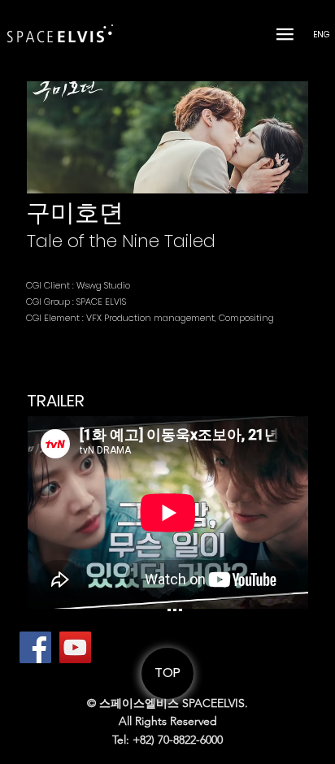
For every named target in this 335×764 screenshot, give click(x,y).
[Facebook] (35, 647)
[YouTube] (75, 647)
